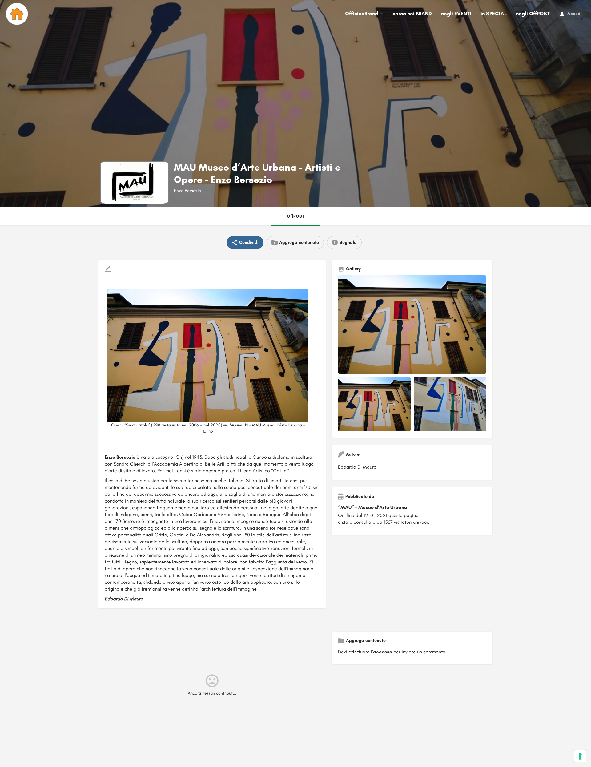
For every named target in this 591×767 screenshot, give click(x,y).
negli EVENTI (456, 13)
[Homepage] (18, 14)
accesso (382, 652)
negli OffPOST (533, 13)
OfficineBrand (361, 13)
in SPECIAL (493, 13)
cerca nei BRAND (412, 13)
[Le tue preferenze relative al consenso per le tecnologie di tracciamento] (580, 756)
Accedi (574, 13)
